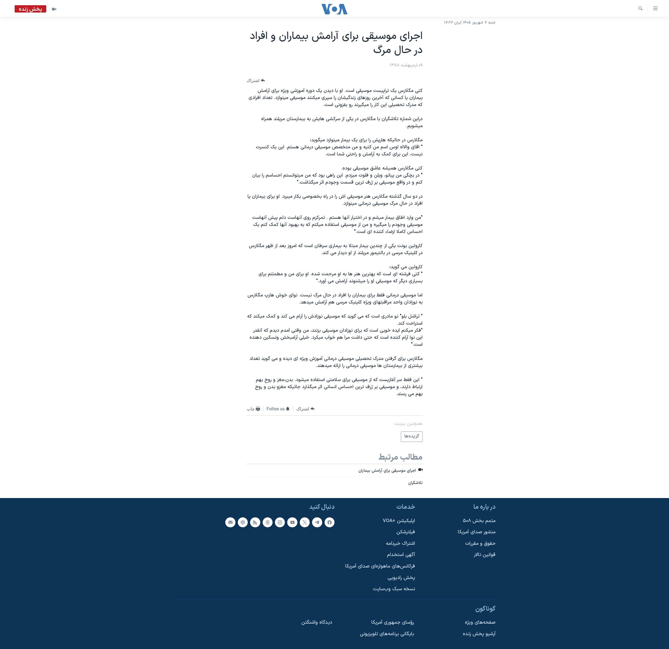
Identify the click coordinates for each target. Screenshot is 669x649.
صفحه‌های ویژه (480, 622)
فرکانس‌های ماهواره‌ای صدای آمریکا (380, 566)
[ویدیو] (54, 9)
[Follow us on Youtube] (292, 522)
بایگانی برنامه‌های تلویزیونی (387, 634)
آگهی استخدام (401, 554)
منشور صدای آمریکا (476, 532)
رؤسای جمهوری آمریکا (392, 622)
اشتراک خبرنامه (400, 543)
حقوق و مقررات (480, 543)
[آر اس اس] (255, 522)
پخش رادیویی (401, 577)
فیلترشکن (405, 532)
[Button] (256, 80)
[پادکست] (243, 522)
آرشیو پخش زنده (479, 634)
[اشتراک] (230, 522)
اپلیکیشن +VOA (399, 520)
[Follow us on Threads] (268, 522)
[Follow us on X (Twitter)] (305, 522)
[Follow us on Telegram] (317, 522)
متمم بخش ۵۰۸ (479, 520)
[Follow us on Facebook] (329, 522)
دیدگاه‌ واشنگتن (316, 622)
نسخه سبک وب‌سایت (394, 589)
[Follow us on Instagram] (280, 522)
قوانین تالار (484, 554)
